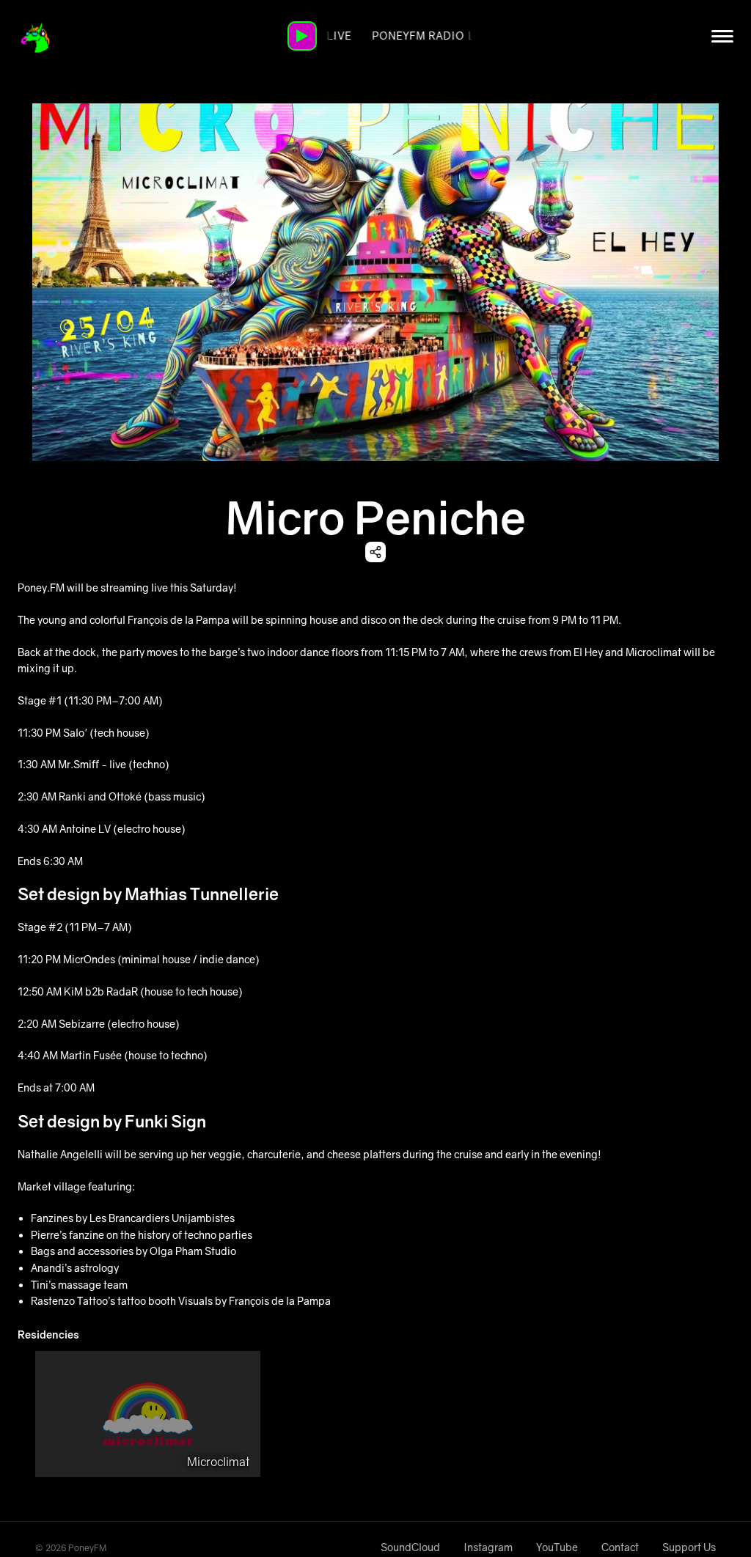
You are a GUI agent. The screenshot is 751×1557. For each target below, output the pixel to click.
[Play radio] (302, 36)
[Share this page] (375, 552)
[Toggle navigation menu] (722, 36)
